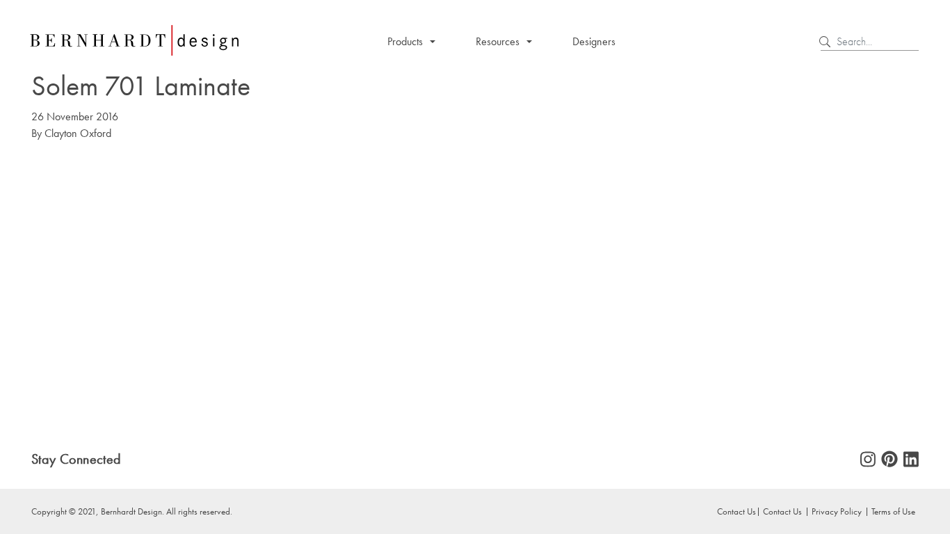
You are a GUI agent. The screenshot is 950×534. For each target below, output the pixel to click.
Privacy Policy (837, 511)
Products (405, 41)
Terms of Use (893, 511)
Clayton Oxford (78, 133)
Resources (498, 41)
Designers (593, 41)
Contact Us (782, 511)
